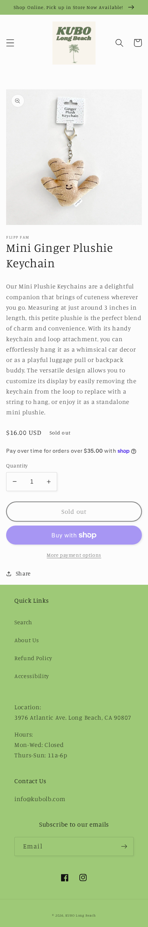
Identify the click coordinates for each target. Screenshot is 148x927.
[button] (10, 43)
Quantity (17, 465)
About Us (26, 640)
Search (23, 622)
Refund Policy (33, 658)
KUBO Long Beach (80, 915)
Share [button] (23, 573)
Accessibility (31, 675)
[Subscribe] (124, 846)
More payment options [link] (74, 555)
